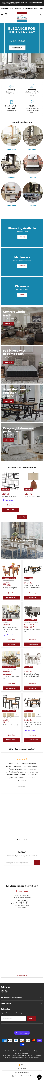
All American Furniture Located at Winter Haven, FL (18, 1055)
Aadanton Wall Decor (9, 496)
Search (30, 1051)
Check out (28, 92)
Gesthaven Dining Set (10, 725)
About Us (8, 1051)
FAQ (35, 1051)
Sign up (31, 1018)
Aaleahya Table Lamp (32, 496)
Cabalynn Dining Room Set (11, 677)
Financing (22, 1051)
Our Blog (38, 1055)
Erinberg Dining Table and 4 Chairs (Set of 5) (32, 675)
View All (22, 517)
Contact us (9, 92)
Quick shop (10, 505)
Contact (15, 1051)
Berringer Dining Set (10, 588)
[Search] (37, 862)
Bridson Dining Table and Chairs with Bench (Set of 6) (10, 629)
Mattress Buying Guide (21, 1053)
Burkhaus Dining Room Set (32, 631)
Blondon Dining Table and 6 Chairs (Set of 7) (32, 586)
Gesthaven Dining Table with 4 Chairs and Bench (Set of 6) (32, 725)
